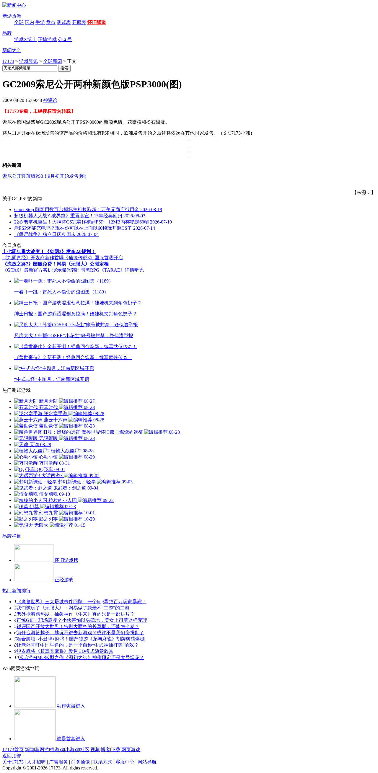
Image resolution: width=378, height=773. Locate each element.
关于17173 (13, 761)
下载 (115, 749)
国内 (29, 22)
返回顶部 (11, 755)
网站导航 (147, 761)
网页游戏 (130, 749)
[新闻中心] (14, 5)
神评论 (50, 100)
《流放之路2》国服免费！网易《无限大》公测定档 (55, 263)
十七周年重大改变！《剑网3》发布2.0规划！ (49, 251)
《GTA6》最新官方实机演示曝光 (36, 270)
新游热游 (11, 16)
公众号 (65, 39)
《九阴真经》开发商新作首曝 (33, 257)
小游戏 (72, 749)
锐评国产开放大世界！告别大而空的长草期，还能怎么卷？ (78, 626)
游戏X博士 (25, 39)
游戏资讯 (28, 61)
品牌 (7, 33)
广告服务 (58, 761)
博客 (105, 749)
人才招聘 (36, 761)
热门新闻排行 (16, 590)
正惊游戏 (47, 39)
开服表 (79, 22)
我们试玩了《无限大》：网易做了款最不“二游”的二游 (73, 607)
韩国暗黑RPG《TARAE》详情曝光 (107, 270)
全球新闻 (52, 61)
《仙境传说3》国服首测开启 (93, 257)
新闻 (29, 749)
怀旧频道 (96, 22)
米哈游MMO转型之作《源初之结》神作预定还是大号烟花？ (81, 657)
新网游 (42, 749)
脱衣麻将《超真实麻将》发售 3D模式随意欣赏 (65, 651)
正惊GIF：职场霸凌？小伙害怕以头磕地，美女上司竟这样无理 (82, 620)
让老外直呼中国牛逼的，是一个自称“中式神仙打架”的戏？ (78, 645)
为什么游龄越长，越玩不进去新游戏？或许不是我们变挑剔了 (80, 632)
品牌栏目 (11, 536)
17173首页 (13, 749)
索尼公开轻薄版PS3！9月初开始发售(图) (44, 176)
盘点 (51, 22)
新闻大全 (11, 50)
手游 (40, 22)
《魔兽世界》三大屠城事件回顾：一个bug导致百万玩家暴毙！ (81, 601)
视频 (95, 749)
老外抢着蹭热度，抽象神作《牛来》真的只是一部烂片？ (76, 614)
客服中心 (124, 761)
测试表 (64, 22)
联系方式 (102, 761)
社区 (84, 749)
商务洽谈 (80, 761)
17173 (8, 61)
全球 (19, 22)
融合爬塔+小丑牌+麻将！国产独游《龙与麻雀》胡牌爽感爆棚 (81, 638)
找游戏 (57, 749)
